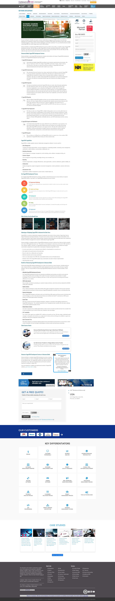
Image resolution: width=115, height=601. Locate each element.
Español (33, 579)
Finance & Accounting (88, 572)
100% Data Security (27, 281)
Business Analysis (67, 454)
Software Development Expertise (28, 467)
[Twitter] (89, 592)
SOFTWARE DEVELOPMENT (36, 6)
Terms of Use (34, 586)
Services (62, 0)
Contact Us (50, 582)
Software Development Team (48, 467)
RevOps (64, 6)
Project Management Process (67, 494)
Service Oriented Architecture (47, 508)
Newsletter (51, 576)
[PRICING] (91, 20)
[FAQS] (84, 20)
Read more (65, 335)
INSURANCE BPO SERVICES (70, 6)
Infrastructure (62, 570)
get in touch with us (30, 366)
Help (60, 568)
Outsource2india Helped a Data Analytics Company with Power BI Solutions (76, 541)
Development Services (49, 225)
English (26, 579)
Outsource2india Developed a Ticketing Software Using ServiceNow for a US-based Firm (64, 541)
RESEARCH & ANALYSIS (86, 6)
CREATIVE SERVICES (59, 6)
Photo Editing (76, 574)
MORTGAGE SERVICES (53, 6)
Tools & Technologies (87, 494)
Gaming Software (47, 481)
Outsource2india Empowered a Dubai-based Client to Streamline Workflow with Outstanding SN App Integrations (51, 542)
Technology (61, 576)
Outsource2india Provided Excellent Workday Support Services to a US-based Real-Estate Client (38, 542)
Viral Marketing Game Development (67, 481)
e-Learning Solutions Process (48, 494)
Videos (50, 570)
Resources (94, 0)
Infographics (61, 580)
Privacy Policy (28, 586)
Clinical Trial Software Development (87, 467)
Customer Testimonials (47, 454)
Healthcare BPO (87, 574)
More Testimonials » (62, 370)
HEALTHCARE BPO (48, 6)
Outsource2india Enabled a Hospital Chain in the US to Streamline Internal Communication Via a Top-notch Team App (26, 542)
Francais (30, 579)
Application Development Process (87, 481)
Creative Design (76, 568)
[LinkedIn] (91, 592)
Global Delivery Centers (27, 306)
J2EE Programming (28, 508)
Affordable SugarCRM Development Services (32, 272)
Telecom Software (28, 481)
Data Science (76, 576)
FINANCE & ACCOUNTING (42, 6)
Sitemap (50, 580)
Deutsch (37, 579)
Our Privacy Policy (86, 57)
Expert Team (25, 299)
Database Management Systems (67, 508)
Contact (94, 2)
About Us (72, 0)
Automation (86, 576)
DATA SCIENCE (81, 6)
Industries (68, 0)
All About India (62, 578)
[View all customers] (62, 434)
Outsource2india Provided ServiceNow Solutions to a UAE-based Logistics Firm (89, 540)
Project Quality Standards (67, 467)
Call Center (75, 578)
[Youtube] (94, 592)
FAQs (50, 578)
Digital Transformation (47, 16)
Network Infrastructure (55, 16)
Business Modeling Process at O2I (87, 454)
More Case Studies (57, 555)
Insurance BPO (76, 572)
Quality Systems (26, 286)
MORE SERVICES (92, 6)
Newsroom (89, 0)
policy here (85, 595)
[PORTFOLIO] (77, 20)
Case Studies (84, 0)
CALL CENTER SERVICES (23, 6)
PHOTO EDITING (76, 6)
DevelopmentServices (24, 225)
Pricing (28, 454)
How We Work (77, 0)
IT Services (86, 570)
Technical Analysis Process (28, 494)
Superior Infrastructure (27, 292)
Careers (50, 574)
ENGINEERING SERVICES (29, 6)
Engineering (86, 568)
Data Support (76, 570)
